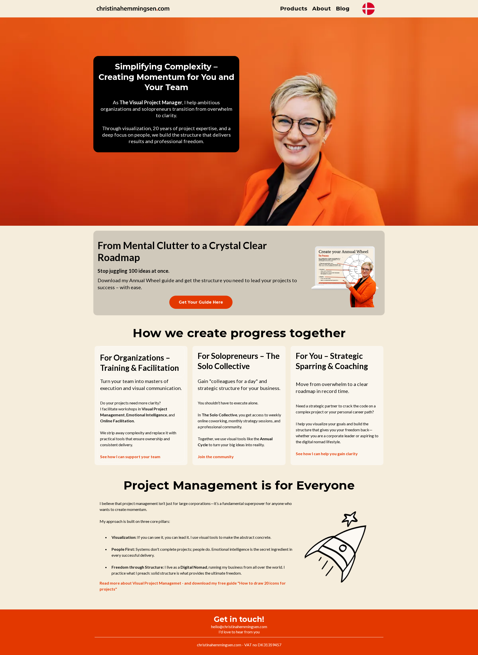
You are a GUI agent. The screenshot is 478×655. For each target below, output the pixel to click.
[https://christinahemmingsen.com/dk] (368, 8)
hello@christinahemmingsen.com (239, 626)
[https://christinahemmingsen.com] (133, 8)
